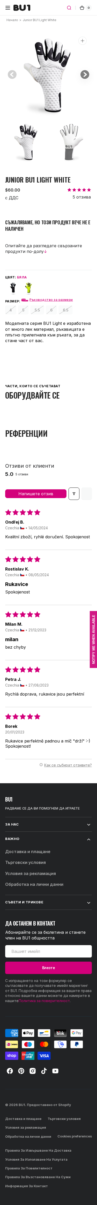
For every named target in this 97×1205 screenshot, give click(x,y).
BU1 (22, 1105)
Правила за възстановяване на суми (38, 1177)
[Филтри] (74, 494)
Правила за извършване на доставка (38, 1150)
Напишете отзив (35, 493)
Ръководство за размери (51, 300)
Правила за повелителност (29, 1168)
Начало (12, 20)
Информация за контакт (26, 1186)
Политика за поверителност (44, 1000)
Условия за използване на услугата (36, 1159)
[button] (7, 7)
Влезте (48, 967)
